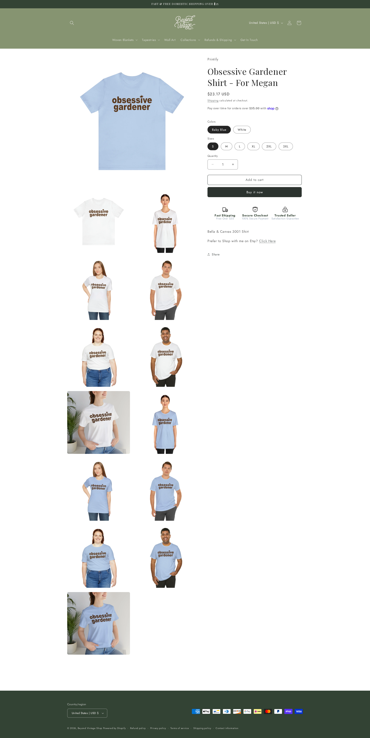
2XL (269, 146)
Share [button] (216, 254)
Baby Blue (219, 130)
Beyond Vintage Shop (90, 728)
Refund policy (138, 728)
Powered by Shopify (114, 728)
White (242, 130)
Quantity (212, 156)
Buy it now (254, 192)
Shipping (213, 100)
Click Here (267, 240)
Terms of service (179, 728)
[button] (72, 23)
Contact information (227, 728)
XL (253, 146)
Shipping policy (202, 728)
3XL (285, 146)
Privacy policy (158, 728)
